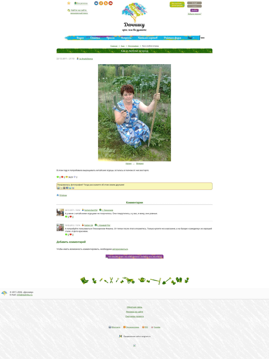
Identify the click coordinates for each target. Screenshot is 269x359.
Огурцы (63, 195)
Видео (80, 38)
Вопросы (126, 38)
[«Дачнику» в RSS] (106, 3)
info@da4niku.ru (25, 294)
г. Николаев (107, 210)
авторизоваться (120, 249)
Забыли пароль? (194, 14)
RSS (146, 327)
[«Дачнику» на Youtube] (111, 3)
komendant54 (90, 210)
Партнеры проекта (134, 316)
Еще (190, 38)
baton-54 (88, 225)
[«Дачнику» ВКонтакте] (96, 3)
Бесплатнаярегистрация (177, 4)
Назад (128, 163)
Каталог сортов (147, 38)
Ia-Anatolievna (86, 58)
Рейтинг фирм (172, 38)
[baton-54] (60, 227)
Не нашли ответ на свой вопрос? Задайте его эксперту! (135, 256)
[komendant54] (60, 212)
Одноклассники (132, 327)
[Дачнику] (69, 3)
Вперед (139, 163)
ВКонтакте (116, 327)
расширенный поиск (79, 13)
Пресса (110, 38)
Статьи (95, 38)
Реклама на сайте (134, 311)
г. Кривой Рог (103, 225)
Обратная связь (134, 307)
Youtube (157, 327)
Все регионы (82, 3)
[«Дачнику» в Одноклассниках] (101, 3)
